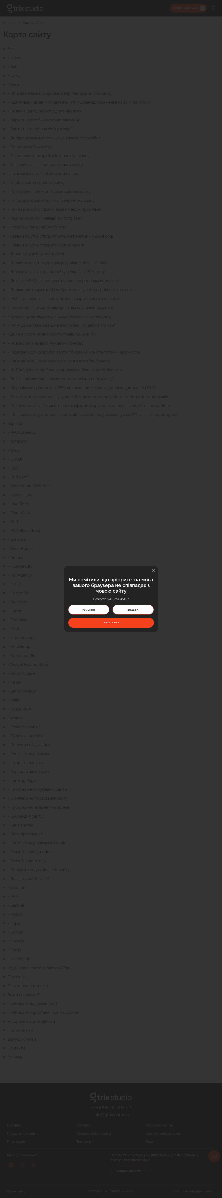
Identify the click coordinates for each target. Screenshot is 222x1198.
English (133, 609)
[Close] (153, 570)
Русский (88, 609)
